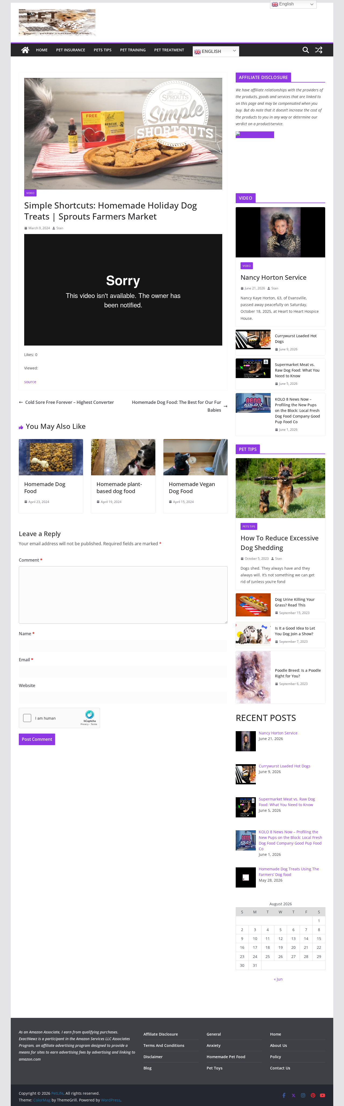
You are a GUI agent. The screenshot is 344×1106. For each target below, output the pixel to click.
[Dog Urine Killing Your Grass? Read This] (253, 606)
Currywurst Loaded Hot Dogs (296, 338)
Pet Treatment (169, 49)
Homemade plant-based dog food (119, 487)
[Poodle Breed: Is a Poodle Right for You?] (253, 677)
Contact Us (280, 1068)
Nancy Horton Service (274, 277)
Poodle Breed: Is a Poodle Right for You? (298, 673)
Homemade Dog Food (44, 487)
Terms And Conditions (164, 1045)
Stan (59, 228)
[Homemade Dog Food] (51, 443)
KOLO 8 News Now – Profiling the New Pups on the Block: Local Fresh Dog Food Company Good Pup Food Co (297, 410)
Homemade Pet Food (226, 1056)
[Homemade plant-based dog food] (123, 443)
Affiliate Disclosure (161, 1034)
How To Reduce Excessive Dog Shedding (280, 542)
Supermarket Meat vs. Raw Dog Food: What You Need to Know (297, 370)
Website (27, 685)
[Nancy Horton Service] (280, 232)
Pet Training (133, 49)
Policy (275, 1056)
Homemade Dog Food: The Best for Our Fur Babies (176, 406)
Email (26, 660)
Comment (30, 560)
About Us (278, 1045)
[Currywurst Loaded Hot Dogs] (253, 343)
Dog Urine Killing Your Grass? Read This (295, 602)
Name (27, 634)
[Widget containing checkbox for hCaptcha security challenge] (59, 718)
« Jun (278, 979)
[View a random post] (318, 50)
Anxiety (214, 1045)
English (211, 51)
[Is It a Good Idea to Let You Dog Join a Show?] (253, 635)
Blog (148, 1068)
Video (30, 193)
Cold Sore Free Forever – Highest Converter (69, 402)
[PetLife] (25, 50)
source (30, 381)
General (214, 1034)
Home (42, 49)
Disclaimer (153, 1056)
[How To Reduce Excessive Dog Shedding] (280, 488)
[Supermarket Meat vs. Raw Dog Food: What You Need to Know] (253, 374)
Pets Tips (103, 49)
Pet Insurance (70, 49)
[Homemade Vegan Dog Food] (195, 443)
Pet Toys (215, 1068)
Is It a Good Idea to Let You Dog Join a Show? (295, 631)
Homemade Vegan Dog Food (192, 487)
